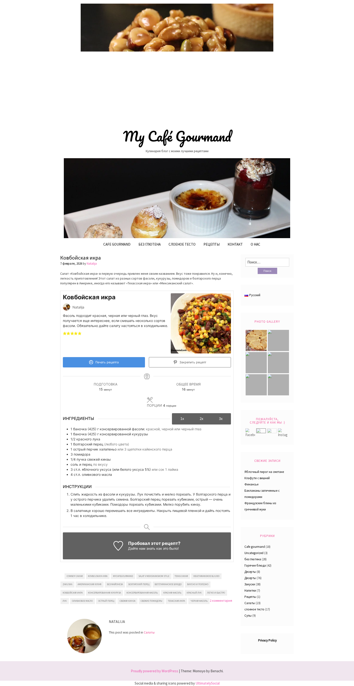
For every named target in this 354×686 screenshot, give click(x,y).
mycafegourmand (123, 576)
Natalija (92, 263)
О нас (255, 244)
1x (182, 418)
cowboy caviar (75, 576)
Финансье (251, 484)
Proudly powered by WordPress (154, 671)
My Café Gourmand (177, 136)
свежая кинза (127, 600)
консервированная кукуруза (104, 592)
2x (201, 418)
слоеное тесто (254, 609)
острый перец (106, 600)
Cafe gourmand (117, 244)
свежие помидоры (151, 600)
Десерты (250, 572)
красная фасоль (172, 592)
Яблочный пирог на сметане (264, 472)
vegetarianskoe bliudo (206, 576)
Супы (248, 616)
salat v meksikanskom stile (153, 576)
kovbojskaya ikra (97, 576)
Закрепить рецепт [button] (192, 362)
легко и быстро (216, 592)
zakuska (67, 584)
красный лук (194, 592)
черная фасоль (199, 600)
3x (221, 418)
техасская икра (176, 600)
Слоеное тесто (182, 244)
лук (65, 600)
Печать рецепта (106, 362)
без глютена (149, 244)
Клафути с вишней (257, 478)
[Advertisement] (177, 88)
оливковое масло (82, 600)
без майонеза (115, 584)
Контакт (235, 244)
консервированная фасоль (142, 592)
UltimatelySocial (208, 683)
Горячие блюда (255, 565)
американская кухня (89, 584)
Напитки (250, 590)
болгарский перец (138, 584)
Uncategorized (253, 553)
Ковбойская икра (80, 257)
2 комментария (221, 600)
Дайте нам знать (141, 548)
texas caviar (181, 576)
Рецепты (211, 244)
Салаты (149, 632)
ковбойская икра (73, 592)
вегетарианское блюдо (168, 584)
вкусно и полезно (197, 584)
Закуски (249, 584)
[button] (64, 333)
